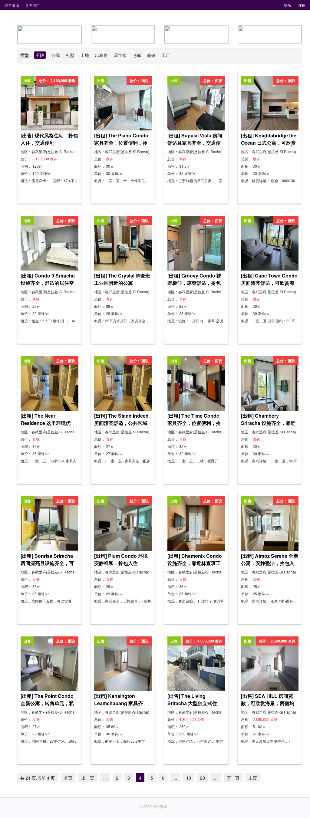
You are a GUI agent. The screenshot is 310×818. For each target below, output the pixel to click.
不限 (40, 55)
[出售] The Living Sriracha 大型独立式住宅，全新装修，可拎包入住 (194, 699)
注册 (301, 5)
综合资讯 (12, 5)
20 (202, 778)
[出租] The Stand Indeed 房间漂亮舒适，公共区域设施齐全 (121, 419)
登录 (287, 5)
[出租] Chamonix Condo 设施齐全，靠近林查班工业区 (194, 559)
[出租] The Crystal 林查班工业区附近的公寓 (122, 279)
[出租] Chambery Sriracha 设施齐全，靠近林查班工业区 (268, 419)
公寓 (55, 55)
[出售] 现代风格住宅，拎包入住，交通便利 (49, 139)
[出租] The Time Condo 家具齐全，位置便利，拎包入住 (194, 419)
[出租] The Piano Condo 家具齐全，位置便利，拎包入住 (121, 139)
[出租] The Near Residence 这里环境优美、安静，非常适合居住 (47, 419)
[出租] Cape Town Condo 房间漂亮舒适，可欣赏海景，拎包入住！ (269, 279)
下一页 (233, 778)
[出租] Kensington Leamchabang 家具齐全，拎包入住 (118, 699)
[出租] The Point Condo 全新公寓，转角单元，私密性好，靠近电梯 (47, 699)
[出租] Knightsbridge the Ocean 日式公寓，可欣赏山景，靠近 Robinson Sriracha (268, 139)
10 (188, 778)
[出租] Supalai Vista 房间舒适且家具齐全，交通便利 (194, 139)
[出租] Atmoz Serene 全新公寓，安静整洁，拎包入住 (269, 559)
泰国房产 (32, 5)
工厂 (166, 55)
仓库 (137, 55)
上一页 (87, 778)
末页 (253, 778)
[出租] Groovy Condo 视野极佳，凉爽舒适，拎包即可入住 (194, 279)
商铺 (151, 55)
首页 (68, 778)
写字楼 (120, 55)
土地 (85, 55)
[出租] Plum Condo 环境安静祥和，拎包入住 (121, 559)
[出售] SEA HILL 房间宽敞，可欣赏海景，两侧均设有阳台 (267, 699)
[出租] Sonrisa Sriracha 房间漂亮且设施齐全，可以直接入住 (47, 559)
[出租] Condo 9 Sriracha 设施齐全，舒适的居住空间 (48, 279)
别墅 (70, 55)
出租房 (101, 55)
